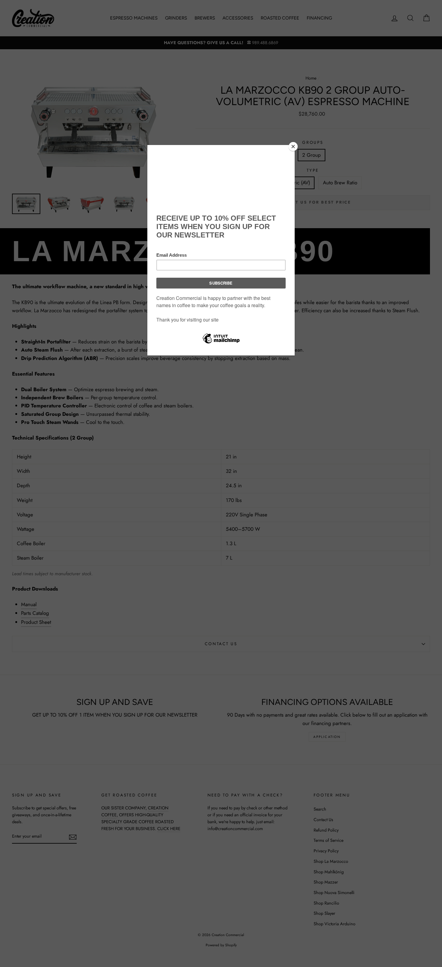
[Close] (293, 146)
